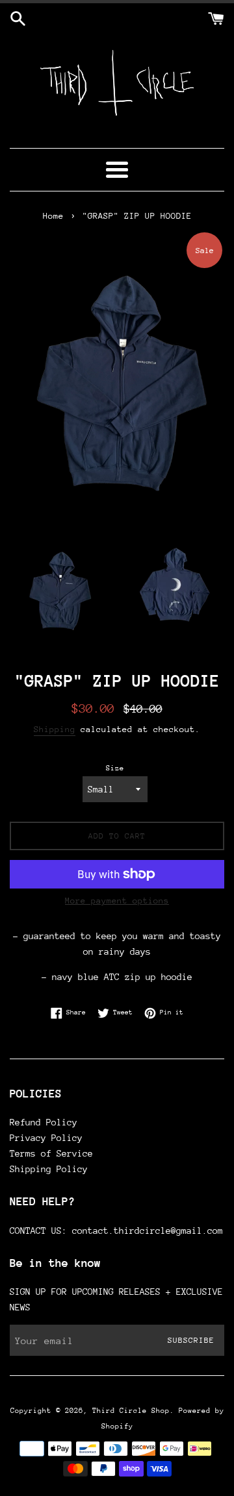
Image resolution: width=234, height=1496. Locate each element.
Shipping (54, 729)
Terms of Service (51, 1153)
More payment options (117, 900)
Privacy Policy (46, 1138)
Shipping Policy (49, 1169)
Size (115, 768)
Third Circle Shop (131, 1410)
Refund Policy (43, 1122)
